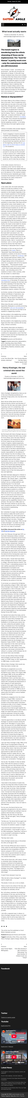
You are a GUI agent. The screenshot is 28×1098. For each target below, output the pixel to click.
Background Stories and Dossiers (16, 934)
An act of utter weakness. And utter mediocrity (11, 1075)
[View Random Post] (22, 25)
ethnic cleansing (5, 343)
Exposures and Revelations (14, 339)
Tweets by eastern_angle (8, 1017)
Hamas (17, 345)
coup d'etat (22, 937)
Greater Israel (11, 345)
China (17, 937)
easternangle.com (17, 1094)
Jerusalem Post (5, 280)
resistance (17, 346)
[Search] (25, 25)
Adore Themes (20, 1096)
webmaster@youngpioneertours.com (14, 36)
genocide (3, 345)
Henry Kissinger (5, 938)
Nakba (6, 346)
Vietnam (22, 938)
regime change (15, 938)
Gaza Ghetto (18, 343)
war (26, 938)
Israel (2, 346)
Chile (13, 937)
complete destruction (12, 341)
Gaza (12, 343)
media (13, 250)
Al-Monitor (21, 255)
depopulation (22, 341)
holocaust (22, 345)
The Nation (23, 116)
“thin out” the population (17, 307)
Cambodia (9, 937)
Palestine (11, 346)
